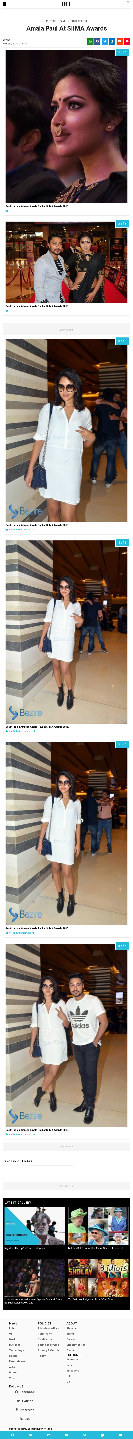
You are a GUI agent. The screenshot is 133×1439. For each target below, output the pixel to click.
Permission (45, 1333)
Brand (70, 1333)
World (13, 1339)
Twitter (26, 1401)
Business (15, 1344)
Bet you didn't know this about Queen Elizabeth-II (95, 1248)
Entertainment (18, 1361)
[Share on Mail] (66, 1435)
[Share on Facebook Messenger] (102, 1435)
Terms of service (48, 1344)
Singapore (72, 1370)
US (11, 1333)
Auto (12, 1367)
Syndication (45, 1339)
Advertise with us (48, 1328)
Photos (13, 1372)
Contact (71, 1350)
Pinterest (26, 1410)
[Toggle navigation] (4, 4)
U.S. (69, 1381)
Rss (26, 1419)
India (12, 1328)
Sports (13, 1356)
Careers (71, 1339)
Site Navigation (76, 1344)
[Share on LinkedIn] (48, 1435)
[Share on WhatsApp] (84, 1435)
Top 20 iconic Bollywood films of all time (90, 1299)
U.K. (69, 1376)
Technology (16, 1350)
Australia (72, 1359)
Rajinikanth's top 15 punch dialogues (25, 1248)
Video (12, 1378)
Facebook (26, 1392)
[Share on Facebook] (12, 1435)
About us (71, 1328)
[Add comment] (120, 1435)
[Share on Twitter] (30, 1435)
